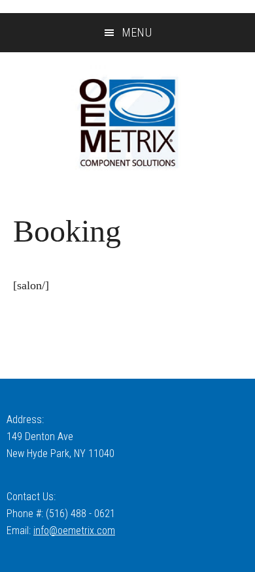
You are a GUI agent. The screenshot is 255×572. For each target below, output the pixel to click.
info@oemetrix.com (74, 530)
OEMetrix (127, 122)
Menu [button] (137, 32)
